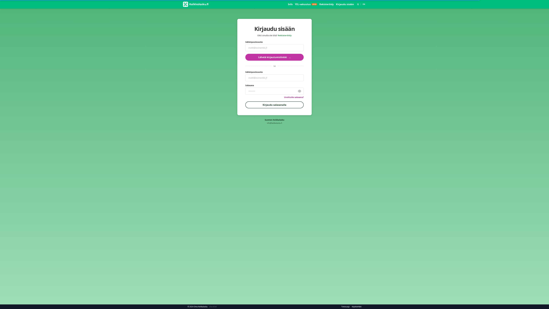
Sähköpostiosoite (254, 42)
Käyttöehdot (356, 307)
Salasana (249, 85)
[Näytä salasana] (299, 91)
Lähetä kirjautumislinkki (274, 57)
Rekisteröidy (326, 4)
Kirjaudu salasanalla (274, 104)
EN (364, 4)
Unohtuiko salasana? (294, 97)
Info (290, 4)
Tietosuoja (345, 307)
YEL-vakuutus (305, 4)
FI (358, 4)
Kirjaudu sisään (345, 4)
